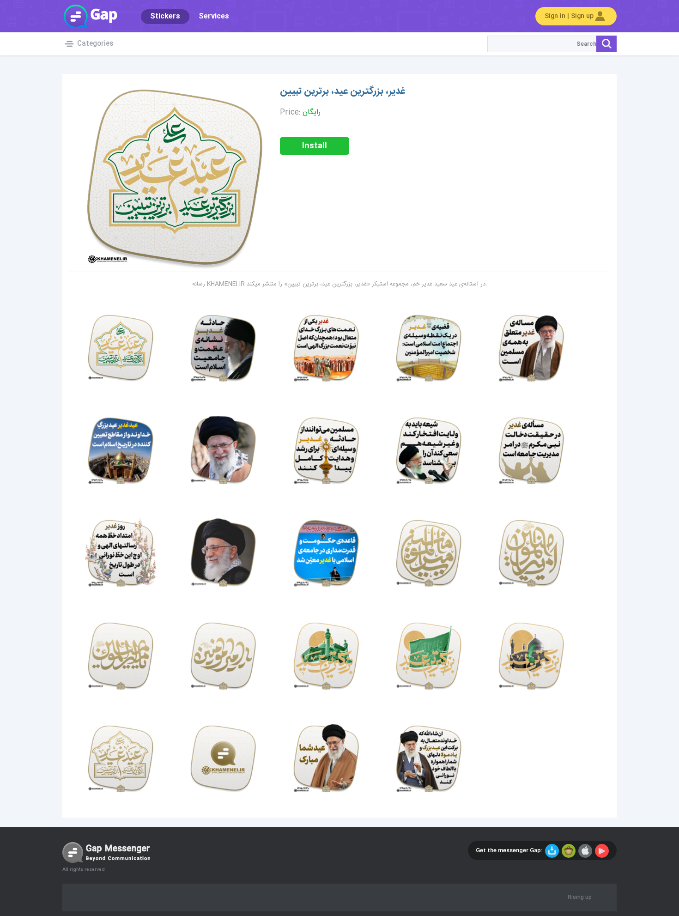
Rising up (580, 897)
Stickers (165, 16)
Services (214, 16)
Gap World (90, 16)
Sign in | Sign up (569, 16)
